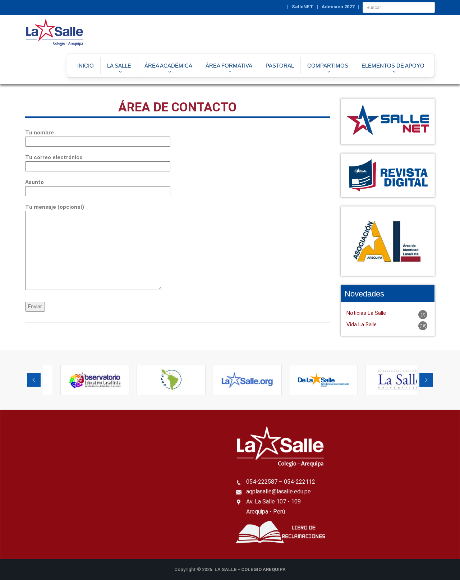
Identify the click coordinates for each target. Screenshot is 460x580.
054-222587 (261, 481)
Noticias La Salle (366, 313)
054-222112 (299, 481)
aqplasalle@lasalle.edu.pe (278, 491)
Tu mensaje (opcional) (54, 207)
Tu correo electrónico (54, 157)
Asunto (34, 182)
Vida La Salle (361, 324)
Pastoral (280, 66)
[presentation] (34, 380)
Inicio (85, 66)
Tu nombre (39, 132)
